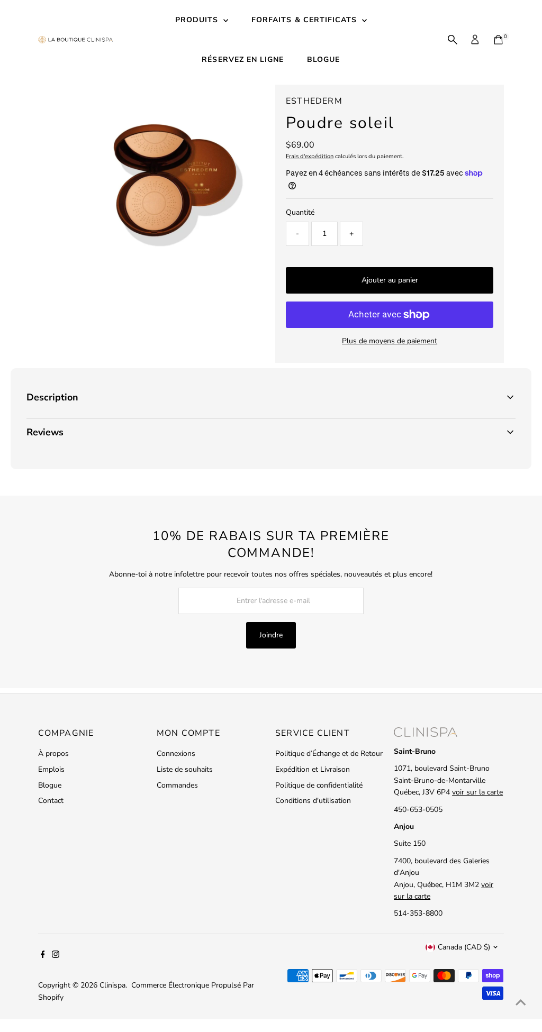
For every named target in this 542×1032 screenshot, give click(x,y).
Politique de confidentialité (319, 785)
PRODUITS (198, 20)
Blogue (49, 785)
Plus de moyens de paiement (389, 341)
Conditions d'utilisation (313, 801)
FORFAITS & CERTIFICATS (305, 20)
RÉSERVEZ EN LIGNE (243, 59)
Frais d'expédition (309, 156)
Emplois (51, 769)
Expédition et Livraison (312, 769)
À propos (53, 753)
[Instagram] (55, 956)
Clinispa (112, 985)
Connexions (176, 753)
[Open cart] (498, 39)
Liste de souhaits (185, 769)
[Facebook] (43, 956)
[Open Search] (452, 39)
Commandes (177, 785)
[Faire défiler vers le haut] (520, 1002)
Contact (51, 801)
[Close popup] (519, 630)
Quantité (300, 212)
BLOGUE (323, 59)
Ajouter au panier (390, 280)
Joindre (271, 635)
